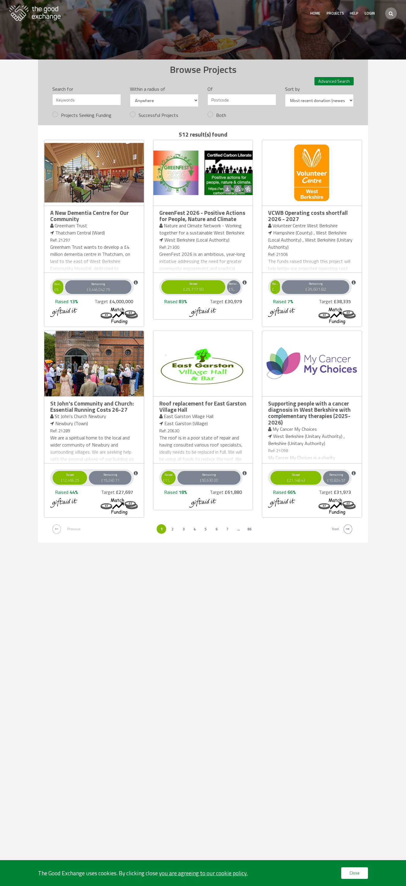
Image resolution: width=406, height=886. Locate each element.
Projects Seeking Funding (86, 115)
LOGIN (370, 13)
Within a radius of (147, 89)
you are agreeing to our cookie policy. (203, 873)
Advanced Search (334, 81)
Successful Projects (158, 115)
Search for (62, 89)
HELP (354, 13)
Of (210, 89)
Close (355, 873)
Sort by (292, 89)
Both (221, 115)
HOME (315, 13)
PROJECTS (335, 13)
